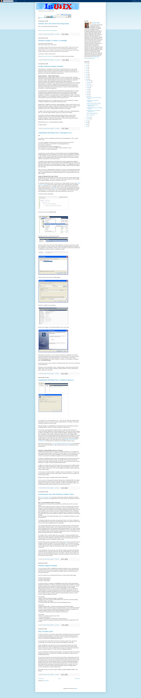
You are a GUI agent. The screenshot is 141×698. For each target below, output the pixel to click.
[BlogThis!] (63, 34)
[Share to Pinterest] (67, 34)
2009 (87, 77)
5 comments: (56, 487)
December (89, 80)
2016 (87, 65)
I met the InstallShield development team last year (63, 443)
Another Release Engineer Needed (50, 66)
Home (59, 678)
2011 (87, 74)
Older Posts (77, 678)
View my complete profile (89, 58)
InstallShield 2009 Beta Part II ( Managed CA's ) (55, 133)
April (88, 94)
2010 (87, 75)
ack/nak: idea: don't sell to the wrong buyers (53, 24)
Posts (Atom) (46, 680)
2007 (87, 121)
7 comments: (56, 373)
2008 (87, 79)
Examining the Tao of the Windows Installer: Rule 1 (56, 494)
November (89, 82)
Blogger (75, 688)
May (88, 92)
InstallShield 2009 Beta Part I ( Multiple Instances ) (56, 380)
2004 (87, 126)
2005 (87, 124)
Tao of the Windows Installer (46, 497)
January (88, 118)
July (88, 89)
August (88, 87)
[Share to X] (65, 34)
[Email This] (62, 34)
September (89, 85)
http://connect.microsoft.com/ (47, 56)
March (88, 96)
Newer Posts (41, 678)
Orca (66, 543)
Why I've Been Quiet (45, 631)
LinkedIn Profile (96, 56)
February (89, 117)
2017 (87, 63)
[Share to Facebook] (66, 34)
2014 (87, 68)
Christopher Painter (96, 22)
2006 (87, 122)
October (88, 84)
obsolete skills (54, 188)
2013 (87, 70)
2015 (87, 67)
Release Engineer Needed (47, 566)
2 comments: (56, 559)
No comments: (57, 34)
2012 (87, 72)
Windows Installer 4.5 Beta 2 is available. (52, 40)
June (88, 91)
